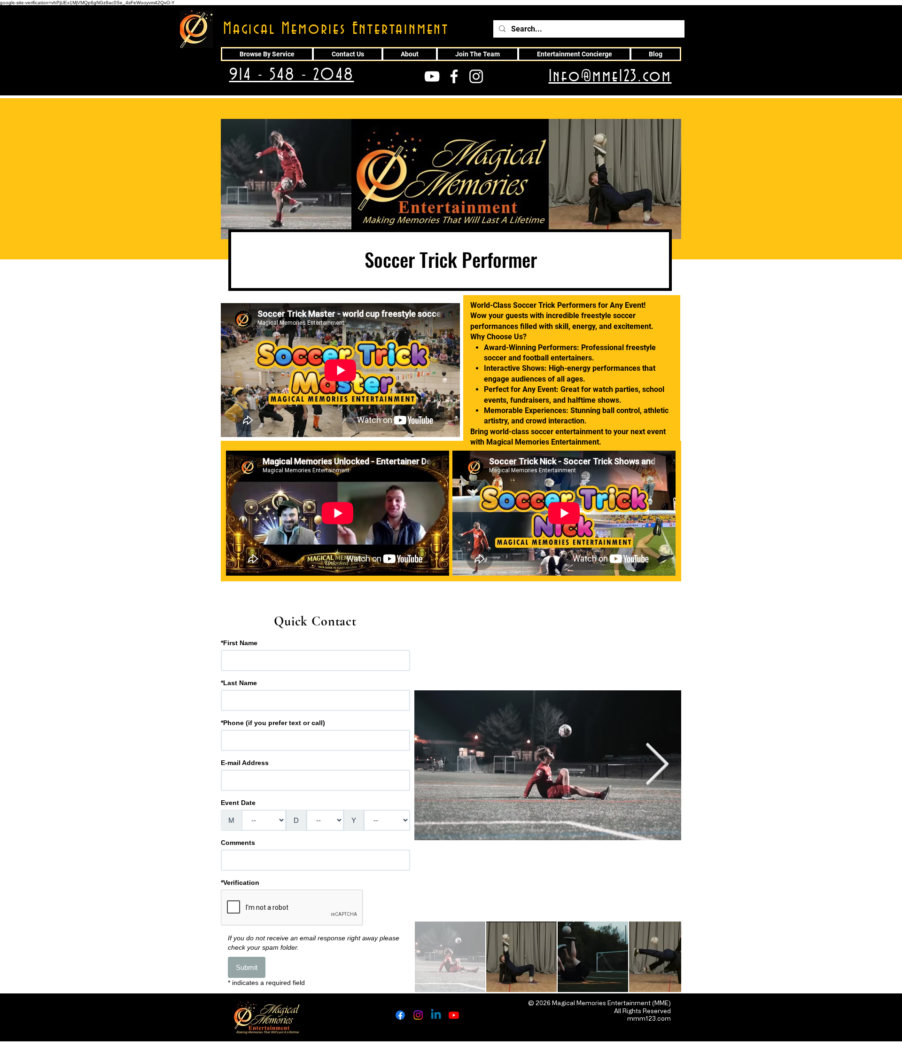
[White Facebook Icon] (454, 76)
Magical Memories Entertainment (336, 29)
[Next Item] (657, 765)
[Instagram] (418, 1015)
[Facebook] (400, 1015)
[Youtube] (454, 1015)
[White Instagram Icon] (476, 76)
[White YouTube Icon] (432, 76)
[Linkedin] (436, 1015)
